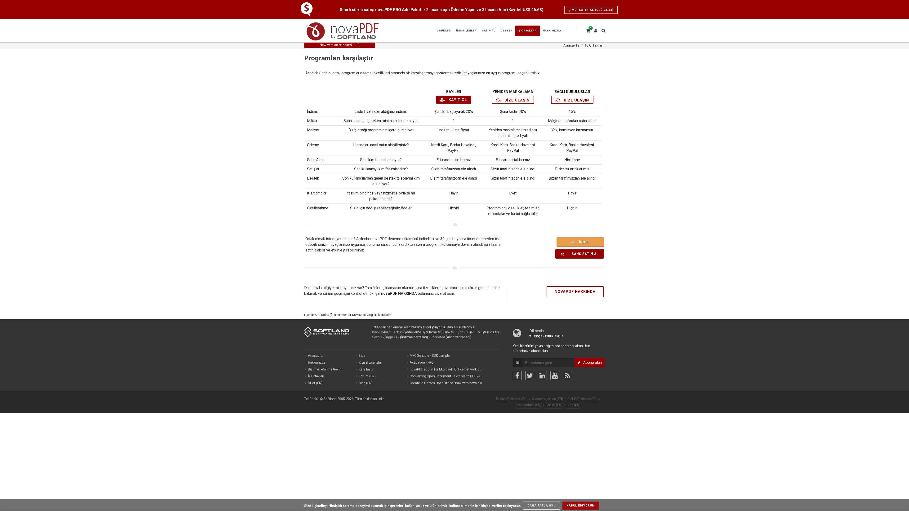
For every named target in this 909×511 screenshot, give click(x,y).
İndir (582, 242)
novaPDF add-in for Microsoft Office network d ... (446, 369)
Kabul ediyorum (580, 505)
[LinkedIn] (542, 375)
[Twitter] (529, 375)
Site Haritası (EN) (528, 405)
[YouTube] (554, 375)
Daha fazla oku (541, 505)
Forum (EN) (367, 376)
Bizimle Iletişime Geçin (324, 369)
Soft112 (378, 337)
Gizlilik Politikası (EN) (582, 399)
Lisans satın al (582, 254)
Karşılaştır (366, 369)
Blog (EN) (366, 383)
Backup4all (380, 332)
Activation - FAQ (422, 362)
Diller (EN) (315, 383)
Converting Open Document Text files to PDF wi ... (446, 376)
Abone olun (591, 362)
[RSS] (567, 375)
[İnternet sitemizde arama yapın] (603, 30)
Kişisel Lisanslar (370, 362)
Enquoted (438, 337)
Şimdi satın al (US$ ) (591, 10)
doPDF (464, 332)
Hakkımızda (316, 362)
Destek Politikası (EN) (512, 399)
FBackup (396, 332)
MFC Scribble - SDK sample (430, 355)
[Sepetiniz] (587, 30)
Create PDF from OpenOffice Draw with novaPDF (446, 383)
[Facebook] (517, 375)
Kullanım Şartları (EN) (547, 399)
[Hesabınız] (595, 29)
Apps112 (392, 337)
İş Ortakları (316, 376)
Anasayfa (315, 355)
